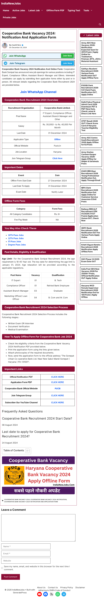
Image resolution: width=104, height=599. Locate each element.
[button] (100, 24)
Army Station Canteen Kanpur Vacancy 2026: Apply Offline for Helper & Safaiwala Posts (90, 158)
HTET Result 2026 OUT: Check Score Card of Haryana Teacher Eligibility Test (89, 125)
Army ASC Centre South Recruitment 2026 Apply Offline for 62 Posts (90, 141)
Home (6, 10)
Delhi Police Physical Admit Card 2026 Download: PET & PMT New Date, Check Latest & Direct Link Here (90, 108)
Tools (86, 10)
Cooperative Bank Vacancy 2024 (17, 499)
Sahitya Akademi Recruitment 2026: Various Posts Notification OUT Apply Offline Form (90, 73)
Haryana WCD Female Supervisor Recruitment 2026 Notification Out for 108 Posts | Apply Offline (90, 291)
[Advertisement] (52, 581)
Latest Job (34, 10)
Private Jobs (9, 17)
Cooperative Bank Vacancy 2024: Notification (48, 499)
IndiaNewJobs (11, 3)
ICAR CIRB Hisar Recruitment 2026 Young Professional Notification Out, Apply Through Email (90, 175)
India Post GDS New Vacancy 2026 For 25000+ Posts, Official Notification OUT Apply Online (90, 273)
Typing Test (74, 10)
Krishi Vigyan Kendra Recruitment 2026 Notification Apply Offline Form (90, 248)
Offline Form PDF (55, 10)
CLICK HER (57, 402)
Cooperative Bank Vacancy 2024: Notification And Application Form (31, 502)
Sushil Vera (16, 45)
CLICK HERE (57, 395)
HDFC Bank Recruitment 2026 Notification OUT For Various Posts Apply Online (90, 232)
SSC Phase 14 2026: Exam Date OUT (90, 260)
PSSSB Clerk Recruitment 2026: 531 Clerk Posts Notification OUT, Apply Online (90, 90)
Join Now (67, 56)
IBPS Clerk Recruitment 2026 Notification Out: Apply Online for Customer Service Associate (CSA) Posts (89, 195)
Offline (57, 139)
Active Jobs (18, 10)
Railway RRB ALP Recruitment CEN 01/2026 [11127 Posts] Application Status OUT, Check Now (90, 215)
